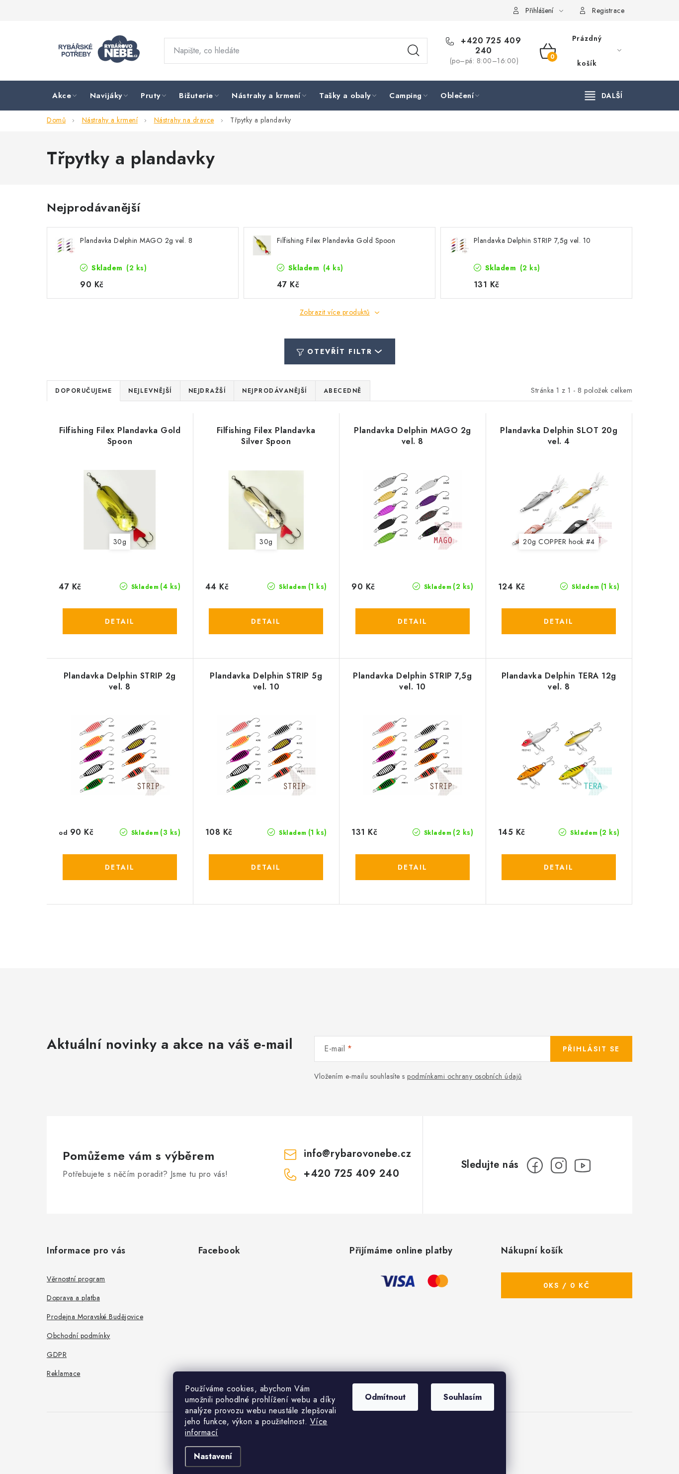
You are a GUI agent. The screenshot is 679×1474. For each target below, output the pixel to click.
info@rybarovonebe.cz (357, 1153)
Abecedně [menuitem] (343, 390)
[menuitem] (65, 96)
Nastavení (213, 1456)
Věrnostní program (76, 1279)
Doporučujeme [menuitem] (83, 390)
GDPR (57, 1355)
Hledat (413, 51)
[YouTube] (583, 1165)
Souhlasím (462, 1397)
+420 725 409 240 (489, 46)
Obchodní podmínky (78, 1336)
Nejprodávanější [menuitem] (274, 390)
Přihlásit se (591, 1049)
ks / (566, 1285)
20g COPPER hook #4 (558, 542)
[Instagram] (559, 1165)
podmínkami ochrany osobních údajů (464, 1076)
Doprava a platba (73, 1298)
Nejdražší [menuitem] (207, 390)
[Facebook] (535, 1165)
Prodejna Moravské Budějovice (95, 1317)
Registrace (608, 10)
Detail (120, 621)
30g (120, 542)
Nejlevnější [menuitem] (150, 390)
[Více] (603, 96)
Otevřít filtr (339, 351)
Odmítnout (385, 1397)
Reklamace (64, 1373)
